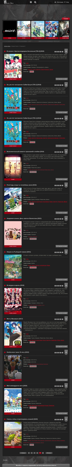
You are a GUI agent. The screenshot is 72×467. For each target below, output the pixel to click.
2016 (27, 131)
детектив (34, 364)
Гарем (44, 340)
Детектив (45, 364)
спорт (34, 69)
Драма (51, 201)
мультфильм (41, 169)
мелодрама (34, 169)
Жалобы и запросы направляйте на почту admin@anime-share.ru (36, 465)
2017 (27, 333)
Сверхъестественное (53, 104)
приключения (48, 440)
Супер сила (62, 104)
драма (29, 104)
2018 (27, 98)
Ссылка (5, 460)
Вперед (49, 453)
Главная (66, 18)
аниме (29, 169)
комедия (30, 69)
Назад (23, 453)
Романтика (47, 169)
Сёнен (25, 106)
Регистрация (60, 2)
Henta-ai (16, 2)
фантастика (39, 104)
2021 (27, 230)
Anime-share (7, 46)
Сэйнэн (39, 305)
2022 (27, 357)
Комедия (38, 69)
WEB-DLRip (33, 172)
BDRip (31, 71)
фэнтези (54, 440)
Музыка (46, 405)
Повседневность (45, 69)
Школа (51, 69)
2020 (27, 63)
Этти (43, 305)
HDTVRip (32, 108)
